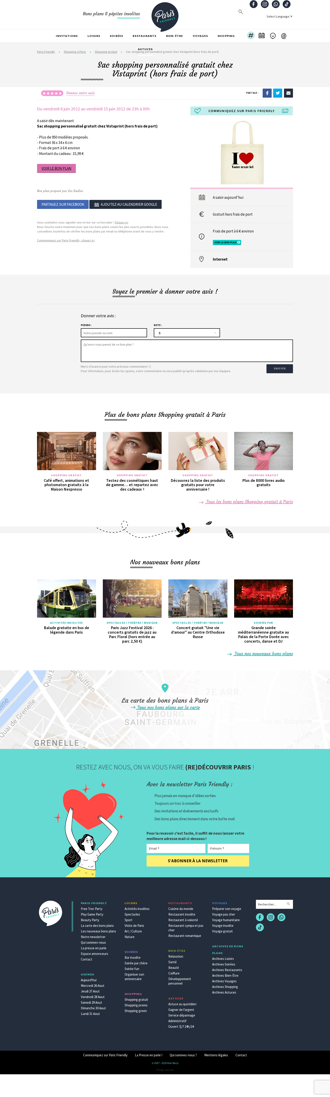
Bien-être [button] (174, 36)
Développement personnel (179, 981)
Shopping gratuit (66, 475)
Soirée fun (132, 969)
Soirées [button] (116, 36)
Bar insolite (133, 957)
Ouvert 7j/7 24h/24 (181, 1026)
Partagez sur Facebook (63, 204)
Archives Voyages (224, 981)
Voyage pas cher (223, 914)
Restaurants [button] (144, 36)
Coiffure (174, 973)
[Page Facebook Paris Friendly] (254, 4)
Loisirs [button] (94, 36)
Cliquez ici (121, 222)
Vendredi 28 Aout (93, 997)
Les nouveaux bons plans (98, 931)
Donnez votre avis (80, 93)
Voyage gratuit (222, 931)
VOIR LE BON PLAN (56, 168)
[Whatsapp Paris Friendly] (276, 4)
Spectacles (132, 914)
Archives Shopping (225, 987)
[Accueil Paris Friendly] (165, 14)
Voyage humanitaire (226, 920)
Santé (172, 962)
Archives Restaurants (227, 970)
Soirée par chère (136, 963)
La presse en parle (93, 948)
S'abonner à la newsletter (198, 860)
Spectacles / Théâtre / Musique (132, 622)
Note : (158, 325)
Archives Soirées (223, 964)
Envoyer (280, 368)
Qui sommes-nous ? (183, 1055)
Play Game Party (92, 914)
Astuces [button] (145, 49)
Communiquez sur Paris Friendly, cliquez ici (66, 240)
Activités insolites (66, 622)
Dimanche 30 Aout (93, 1008)
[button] (251, 36)
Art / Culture (133, 931)
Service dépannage (181, 1015)
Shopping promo (136, 1005)
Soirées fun (263, 622)
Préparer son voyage (226, 909)
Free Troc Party (91, 909)
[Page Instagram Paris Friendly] (265, 4)
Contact (86, 959)
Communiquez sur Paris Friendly (105, 1055)
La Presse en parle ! (148, 1055)
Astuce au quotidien (182, 1004)
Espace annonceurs (94, 954)
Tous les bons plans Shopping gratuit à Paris (249, 501)
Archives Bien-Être (225, 975)
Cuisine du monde (180, 909)
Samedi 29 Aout (91, 1002)
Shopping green (136, 1011)
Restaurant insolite (181, 914)
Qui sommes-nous (93, 942)
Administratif (177, 1021)
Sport (128, 920)
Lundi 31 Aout (90, 1014)
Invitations (67, 36)
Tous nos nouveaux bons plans (263, 653)
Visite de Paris (134, 925)
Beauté (173, 967)
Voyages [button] (200, 36)
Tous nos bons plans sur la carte (168, 707)
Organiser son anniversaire (134, 976)
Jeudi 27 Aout (90, 991)
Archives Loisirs (223, 958)
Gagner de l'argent (181, 1010)
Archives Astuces (224, 992)
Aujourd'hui (89, 980)
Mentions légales (216, 1055)
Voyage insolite (222, 925)
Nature (129, 937)
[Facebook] (267, 92)
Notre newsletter (93, 937)
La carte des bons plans (97, 925)
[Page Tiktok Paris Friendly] (287, 4)
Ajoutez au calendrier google (129, 204)
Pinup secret (165, 1070)
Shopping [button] (226, 36)
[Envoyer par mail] (288, 92)
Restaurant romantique (184, 936)
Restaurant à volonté (183, 920)
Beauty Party (90, 920)
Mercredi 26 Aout (92, 985)
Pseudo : (86, 325)
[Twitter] (277, 92)
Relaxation (175, 956)
